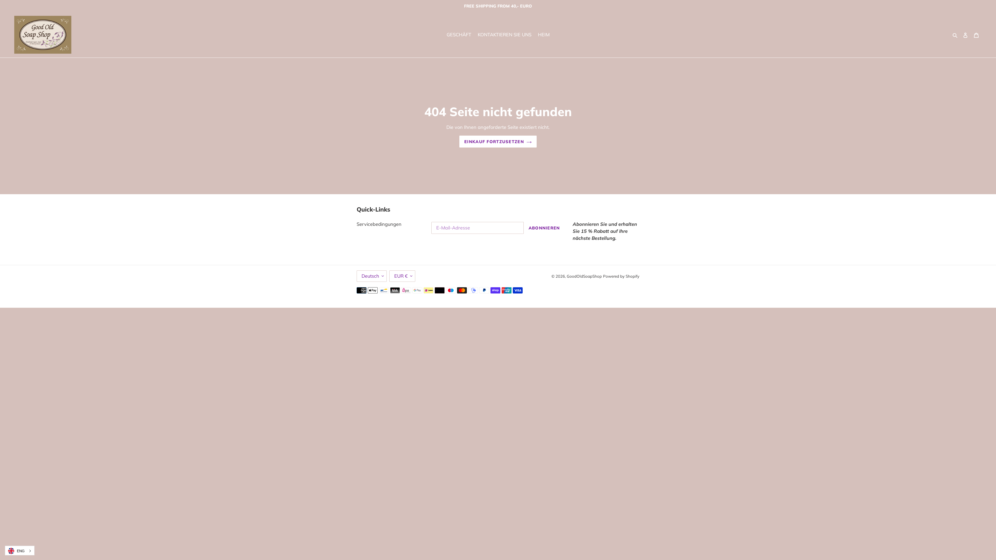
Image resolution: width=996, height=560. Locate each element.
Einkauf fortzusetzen (494, 141)
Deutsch (370, 276)
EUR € (401, 276)
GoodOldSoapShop (584, 276)
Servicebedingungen (379, 224)
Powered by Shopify (621, 276)
